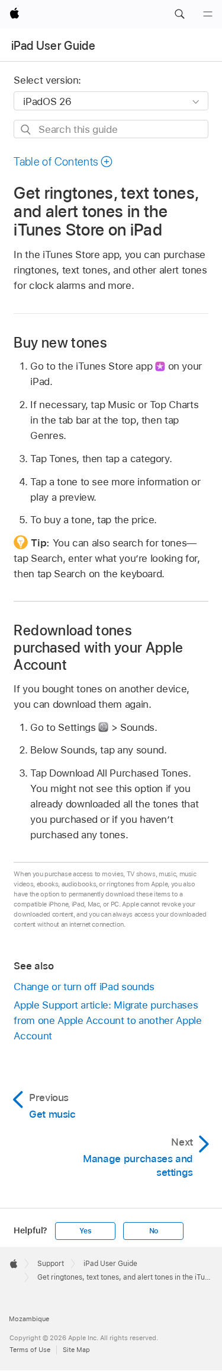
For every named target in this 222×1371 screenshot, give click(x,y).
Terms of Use (29, 1349)
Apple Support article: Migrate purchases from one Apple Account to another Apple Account (107, 1020)
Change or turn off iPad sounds (84, 987)
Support (50, 1263)
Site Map (76, 1349)
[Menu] (208, 14)
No (154, 1231)
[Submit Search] (26, 129)
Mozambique (29, 1319)
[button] (179, 14)
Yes (85, 1231)
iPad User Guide (53, 46)
